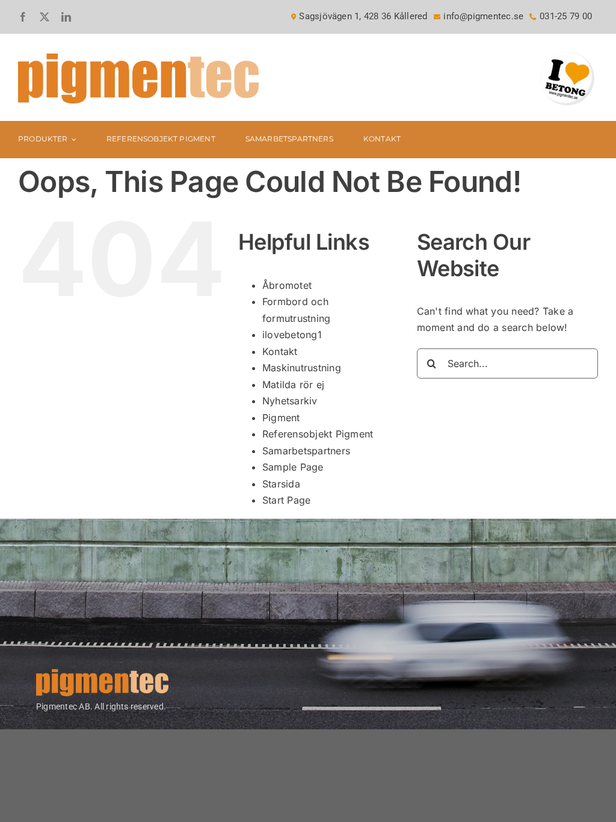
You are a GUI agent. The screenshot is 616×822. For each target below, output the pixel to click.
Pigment (281, 418)
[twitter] (44, 17)
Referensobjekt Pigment (317, 434)
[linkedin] (66, 17)
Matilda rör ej (293, 385)
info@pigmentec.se (483, 16)
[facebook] (23, 17)
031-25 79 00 (566, 16)
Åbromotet (287, 285)
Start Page (286, 500)
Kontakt (280, 351)
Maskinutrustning (301, 368)
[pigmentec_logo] (138, 58)
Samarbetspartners (306, 451)
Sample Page (293, 467)
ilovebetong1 (292, 335)
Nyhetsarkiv (290, 401)
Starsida (281, 484)
